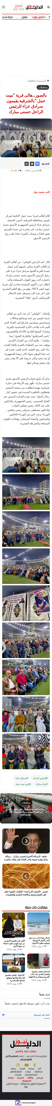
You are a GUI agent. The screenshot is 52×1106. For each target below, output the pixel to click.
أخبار (39, 1069)
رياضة (13, 1069)
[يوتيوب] (26, 1065)
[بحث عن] (48, 8)
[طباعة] (27, 164)
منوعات (18, 1075)
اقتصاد (22, 1069)
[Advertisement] (26, 47)
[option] (26, 808)
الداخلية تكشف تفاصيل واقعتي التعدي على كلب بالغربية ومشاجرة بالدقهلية (39, 974)
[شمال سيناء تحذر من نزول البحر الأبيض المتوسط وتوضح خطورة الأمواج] (38, 923)
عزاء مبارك (41, 784)
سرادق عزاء (20, 778)
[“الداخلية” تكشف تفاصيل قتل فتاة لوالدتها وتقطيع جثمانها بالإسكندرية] (13, 963)
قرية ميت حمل (22, 784)
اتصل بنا (20, 1078)
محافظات (31, 80)
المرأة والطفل (16, 1072)
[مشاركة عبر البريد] (32, 164)
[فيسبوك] (37, 164)
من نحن (39, 1078)
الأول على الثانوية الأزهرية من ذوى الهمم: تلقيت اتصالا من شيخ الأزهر (14, 943)
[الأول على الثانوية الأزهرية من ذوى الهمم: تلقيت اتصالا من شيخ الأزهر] (13, 925)
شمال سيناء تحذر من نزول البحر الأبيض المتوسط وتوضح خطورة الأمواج (39, 940)
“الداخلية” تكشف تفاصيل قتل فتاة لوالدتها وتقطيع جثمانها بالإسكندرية (15, 978)
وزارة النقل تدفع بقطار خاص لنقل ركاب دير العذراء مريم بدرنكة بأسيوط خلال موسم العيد (26, 812)
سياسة (31, 1069)
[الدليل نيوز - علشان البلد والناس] (26, 7)
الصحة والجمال (31, 1075)
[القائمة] (3, 8)
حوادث (28, 1072)
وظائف (30, 1078)
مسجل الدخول (26, 1003)
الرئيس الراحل (39, 778)
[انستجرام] (18, 1065)
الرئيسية (42, 80)
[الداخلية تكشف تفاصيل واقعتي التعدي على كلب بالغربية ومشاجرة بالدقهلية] (38, 961)
